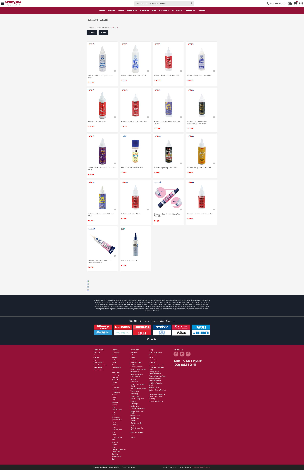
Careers (96, 355)
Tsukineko (115, 380)
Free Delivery (98, 367)
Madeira (114, 405)
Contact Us (153, 355)
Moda (114, 370)
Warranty (152, 399)
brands (111, 10)
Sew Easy (115, 375)
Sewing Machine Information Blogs (155, 373)
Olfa (113, 407)
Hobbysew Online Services (201, 467)
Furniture (134, 360)
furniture (144, 10)
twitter (182, 354)
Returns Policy (114, 467)
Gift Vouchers (135, 377)
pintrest (188, 354)
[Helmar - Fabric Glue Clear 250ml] (135, 59)
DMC (113, 400)
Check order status (155, 352)
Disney (114, 445)
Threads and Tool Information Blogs (155, 379)
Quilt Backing (135, 415)
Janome (114, 357)
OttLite (114, 382)
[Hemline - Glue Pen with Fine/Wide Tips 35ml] (168, 197)
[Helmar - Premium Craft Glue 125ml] (135, 105)
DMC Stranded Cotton (138, 389)
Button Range (135, 396)
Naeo (114, 440)
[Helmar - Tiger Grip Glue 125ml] (168, 151)
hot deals (164, 10)
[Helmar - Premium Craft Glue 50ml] (201, 197)
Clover (114, 397)
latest (121, 10)
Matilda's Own (117, 420)
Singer (114, 362)
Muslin (133, 437)
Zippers (133, 420)
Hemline (115, 377)
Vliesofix (115, 402)
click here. (156, 311)
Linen (132, 435)
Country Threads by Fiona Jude (119, 451)
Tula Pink (115, 454)
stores (102, 10)
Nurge (114, 427)
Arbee (114, 447)
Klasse (114, 395)
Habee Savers (117, 437)
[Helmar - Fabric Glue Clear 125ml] (201, 59)
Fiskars (114, 390)
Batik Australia (117, 410)
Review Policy (154, 387)
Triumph (115, 365)
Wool (132, 425)
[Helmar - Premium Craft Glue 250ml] (168, 59)
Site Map (152, 362)
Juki (113, 459)
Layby (95, 360)
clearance (190, 10)
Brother (114, 360)
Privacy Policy (98, 362)
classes (201, 10)
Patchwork (134, 382)
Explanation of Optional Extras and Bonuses (157, 395)
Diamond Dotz (117, 430)
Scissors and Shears (138, 409)
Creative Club (98, 370)
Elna (113, 385)
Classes (96, 357)
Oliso (114, 415)
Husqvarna (115, 352)
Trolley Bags (135, 391)
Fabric (133, 355)
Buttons (133, 401)
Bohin (114, 435)
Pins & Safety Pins (137, 399)
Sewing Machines (137, 367)
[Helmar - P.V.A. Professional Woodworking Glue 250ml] (201, 105)
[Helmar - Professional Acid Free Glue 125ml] (102, 151)
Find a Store (153, 360)
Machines (134, 352)
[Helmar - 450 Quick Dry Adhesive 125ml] (102, 59)
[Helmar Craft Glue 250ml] (102, 105)
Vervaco (115, 442)
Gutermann (116, 392)
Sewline (114, 425)
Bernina (114, 355)
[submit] (191, 3)
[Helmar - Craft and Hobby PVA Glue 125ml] (102, 197)
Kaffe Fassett (116, 457)
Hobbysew (115, 387)
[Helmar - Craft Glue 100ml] (135, 197)
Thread (133, 357)
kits (154, 10)
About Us (96, 352)
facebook (175, 354)
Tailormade (115, 372)
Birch (114, 422)
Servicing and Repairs (156, 365)
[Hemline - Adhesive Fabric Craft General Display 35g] (102, 244)
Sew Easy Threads (137, 432)
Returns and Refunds (156, 401)
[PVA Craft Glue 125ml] (135, 244)
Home (90, 28)
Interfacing (134, 394)
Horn (113, 412)
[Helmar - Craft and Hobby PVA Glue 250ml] (168, 105)
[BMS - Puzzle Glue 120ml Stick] (135, 151)
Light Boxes (135, 418)
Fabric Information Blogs (157, 376)
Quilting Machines (137, 374)
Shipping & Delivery (100, 467)
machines (132, 10)
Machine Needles (136, 423)
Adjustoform (116, 417)
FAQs (151, 357)
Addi (113, 432)
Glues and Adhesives (102, 28)
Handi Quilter (116, 367)
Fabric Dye (134, 404)
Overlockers (135, 372)
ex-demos (177, 10)
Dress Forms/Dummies (138, 369)
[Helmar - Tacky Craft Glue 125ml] (201, 151)
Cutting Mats (135, 406)
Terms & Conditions (100, 365)
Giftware (133, 379)
